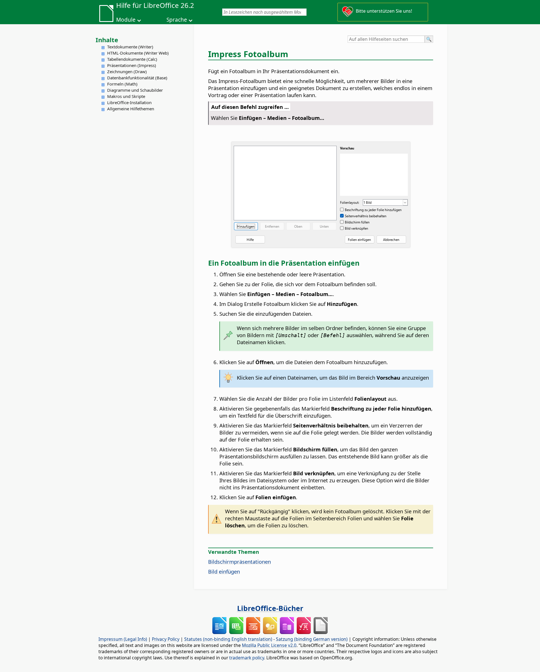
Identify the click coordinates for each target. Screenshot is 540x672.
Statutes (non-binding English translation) (228, 639)
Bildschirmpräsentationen (239, 561)
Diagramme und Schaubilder (135, 90)
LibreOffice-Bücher (270, 608)
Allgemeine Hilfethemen (130, 108)
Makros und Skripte (126, 96)
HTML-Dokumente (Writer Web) (138, 53)
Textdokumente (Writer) (130, 47)
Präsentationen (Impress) (131, 65)
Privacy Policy (165, 639)
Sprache (176, 19)
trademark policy (246, 658)
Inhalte (107, 39)
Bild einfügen (224, 571)
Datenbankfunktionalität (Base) (137, 77)
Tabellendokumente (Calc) (132, 59)
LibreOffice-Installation (129, 102)
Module (126, 19)
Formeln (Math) (122, 84)
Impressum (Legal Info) (122, 639)
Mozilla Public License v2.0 (269, 645)
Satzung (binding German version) (312, 639)
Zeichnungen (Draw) (127, 71)
